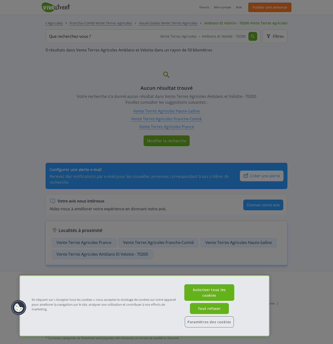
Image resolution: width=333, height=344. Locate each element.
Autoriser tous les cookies (209, 292)
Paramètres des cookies (209, 322)
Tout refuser (209, 308)
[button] (19, 307)
